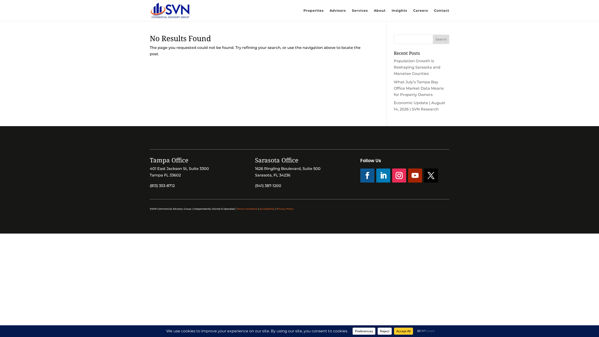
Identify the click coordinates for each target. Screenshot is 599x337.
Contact (441, 11)
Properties (313, 11)
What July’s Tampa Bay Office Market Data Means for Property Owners (419, 88)
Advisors (338, 11)
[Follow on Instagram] (399, 175)
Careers (420, 11)
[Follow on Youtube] (415, 175)
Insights (399, 11)
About (380, 11)
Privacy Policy (285, 208)
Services (360, 11)
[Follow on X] (431, 175)
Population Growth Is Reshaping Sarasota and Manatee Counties (417, 67)
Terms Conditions (247, 208)
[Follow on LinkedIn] (383, 175)
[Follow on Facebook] (367, 175)
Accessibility (267, 208)
